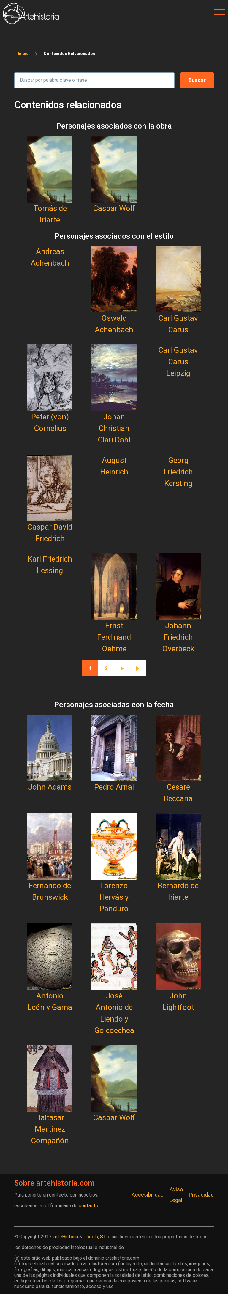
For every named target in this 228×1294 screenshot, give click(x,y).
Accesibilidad (148, 1195)
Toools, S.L (95, 1237)
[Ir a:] (49, 169)
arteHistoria (65, 1237)
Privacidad (201, 1195)
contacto (88, 1205)
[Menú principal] (218, 12)
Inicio (23, 53)
